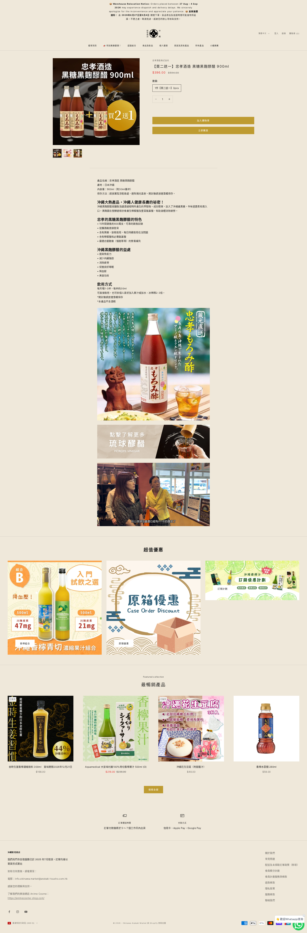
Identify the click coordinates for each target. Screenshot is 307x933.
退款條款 (270, 882)
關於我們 (270, 853)
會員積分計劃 (272, 870)
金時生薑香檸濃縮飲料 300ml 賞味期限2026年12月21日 (40, 766)
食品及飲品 (147, 45)
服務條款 (270, 894)
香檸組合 (25, 643)
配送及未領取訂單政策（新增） (282, 864)
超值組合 (132, 45)
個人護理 (163, 45)
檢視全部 (154, 789)
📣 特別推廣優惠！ (112, 45)
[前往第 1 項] (57, 153)
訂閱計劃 (223, 588)
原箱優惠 (124, 643)
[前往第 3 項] (77, 153)
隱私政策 (270, 888)
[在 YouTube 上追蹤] (26, 911)
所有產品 (199, 45)
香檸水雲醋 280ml (266, 766)
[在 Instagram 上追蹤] (17, 911)
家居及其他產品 (181, 45)
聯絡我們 (270, 900)
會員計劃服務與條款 (276, 876)
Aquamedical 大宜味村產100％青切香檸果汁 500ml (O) (116, 766)
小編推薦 (214, 45)
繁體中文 (262, 33)
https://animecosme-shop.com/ (26, 898)
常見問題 (270, 858)
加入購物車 (203, 120)
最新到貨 (92, 45)
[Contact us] (298, 924)
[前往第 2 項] (67, 153)
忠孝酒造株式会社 (160, 60)
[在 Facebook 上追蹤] (9, 911)
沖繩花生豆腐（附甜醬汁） (191, 766)
